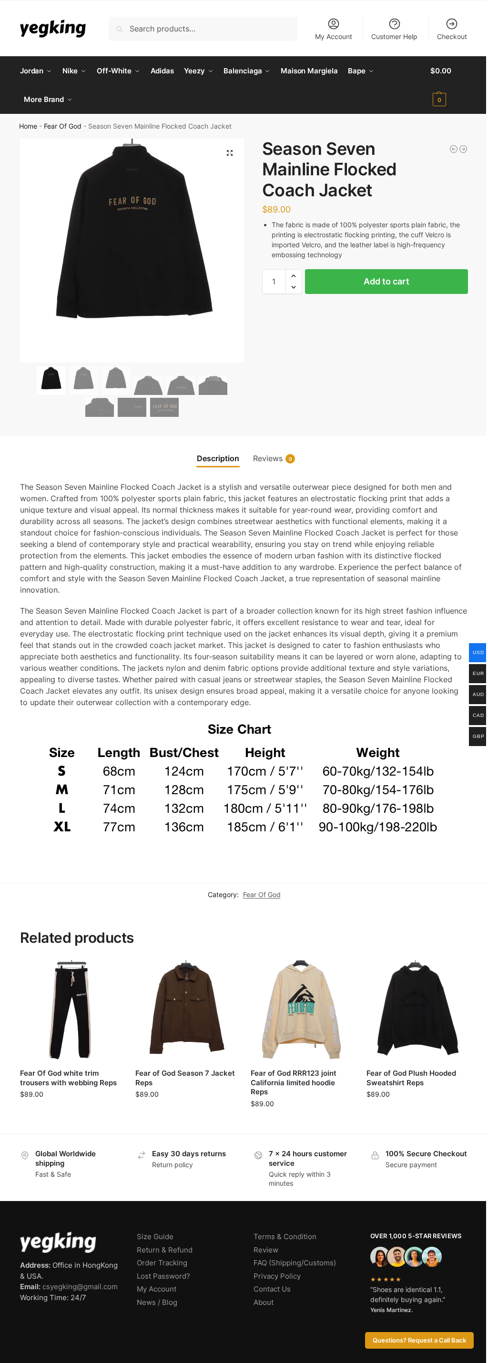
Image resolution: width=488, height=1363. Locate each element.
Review (266, 1249)
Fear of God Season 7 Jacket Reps (185, 1078)
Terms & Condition (285, 1236)
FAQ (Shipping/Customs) (295, 1262)
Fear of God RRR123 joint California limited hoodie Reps (293, 1082)
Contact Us (272, 1288)
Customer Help (394, 36)
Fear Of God (62, 126)
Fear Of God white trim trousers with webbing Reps (68, 1078)
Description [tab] (218, 458)
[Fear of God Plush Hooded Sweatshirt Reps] (417, 1010)
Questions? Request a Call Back (419, 1340)
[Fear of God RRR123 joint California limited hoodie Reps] (301, 1010)
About (264, 1302)
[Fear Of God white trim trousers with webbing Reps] (70, 1010)
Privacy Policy (277, 1276)
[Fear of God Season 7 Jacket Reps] (185, 1010)
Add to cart (386, 281)
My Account (333, 36)
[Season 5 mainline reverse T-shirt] (463, 149)
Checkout (452, 36)
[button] (449, 85)
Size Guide (155, 1236)
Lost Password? (163, 1276)
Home (28, 126)
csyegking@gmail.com (80, 1286)
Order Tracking (162, 1262)
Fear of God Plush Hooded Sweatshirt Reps (411, 1078)
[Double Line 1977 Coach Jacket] (453, 149)
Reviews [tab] (272, 458)
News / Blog (157, 1302)
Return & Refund (165, 1249)
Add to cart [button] (71, 1114)
